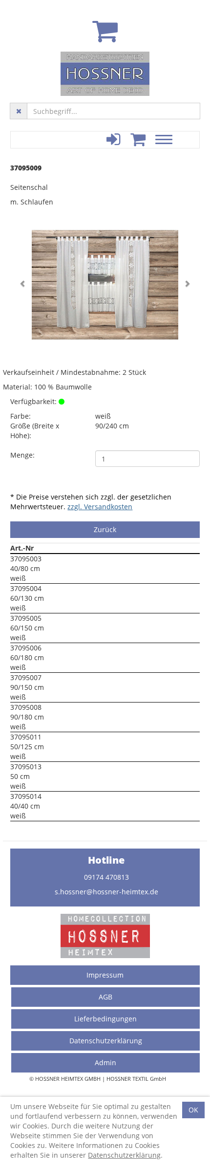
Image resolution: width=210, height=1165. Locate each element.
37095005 (26, 618)
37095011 (26, 736)
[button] (24, 285)
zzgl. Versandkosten (99, 506)
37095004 (26, 588)
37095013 (26, 766)
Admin (105, 1062)
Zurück (105, 529)
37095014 (26, 796)
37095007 (26, 677)
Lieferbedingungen (105, 1018)
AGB (105, 996)
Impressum (105, 975)
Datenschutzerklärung (105, 1040)
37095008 (26, 707)
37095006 (26, 647)
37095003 (26, 558)
